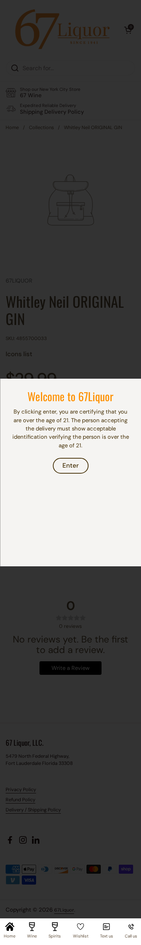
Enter (70, 465)
